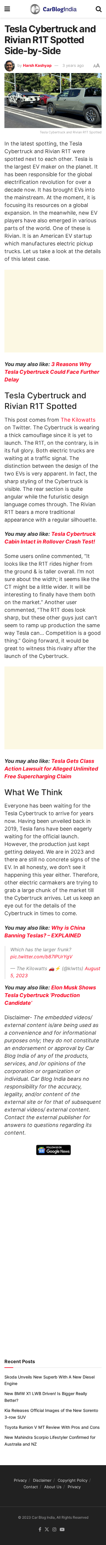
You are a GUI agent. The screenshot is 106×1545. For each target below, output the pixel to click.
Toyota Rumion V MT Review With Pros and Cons (52, 1427)
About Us (53, 1487)
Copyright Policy (72, 1480)
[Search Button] (99, 9)
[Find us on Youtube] (62, 1529)
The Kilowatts (78, 420)
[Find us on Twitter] (46, 1529)
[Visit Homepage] (53, 8)
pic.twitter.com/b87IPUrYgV (41, 957)
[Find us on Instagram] (54, 1529)
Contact (31, 1487)
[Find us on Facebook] (40, 1529)
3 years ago (73, 65)
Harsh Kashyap (37, 65)
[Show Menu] (7, 9)
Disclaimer (42, 1480)
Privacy (20, 1480)
